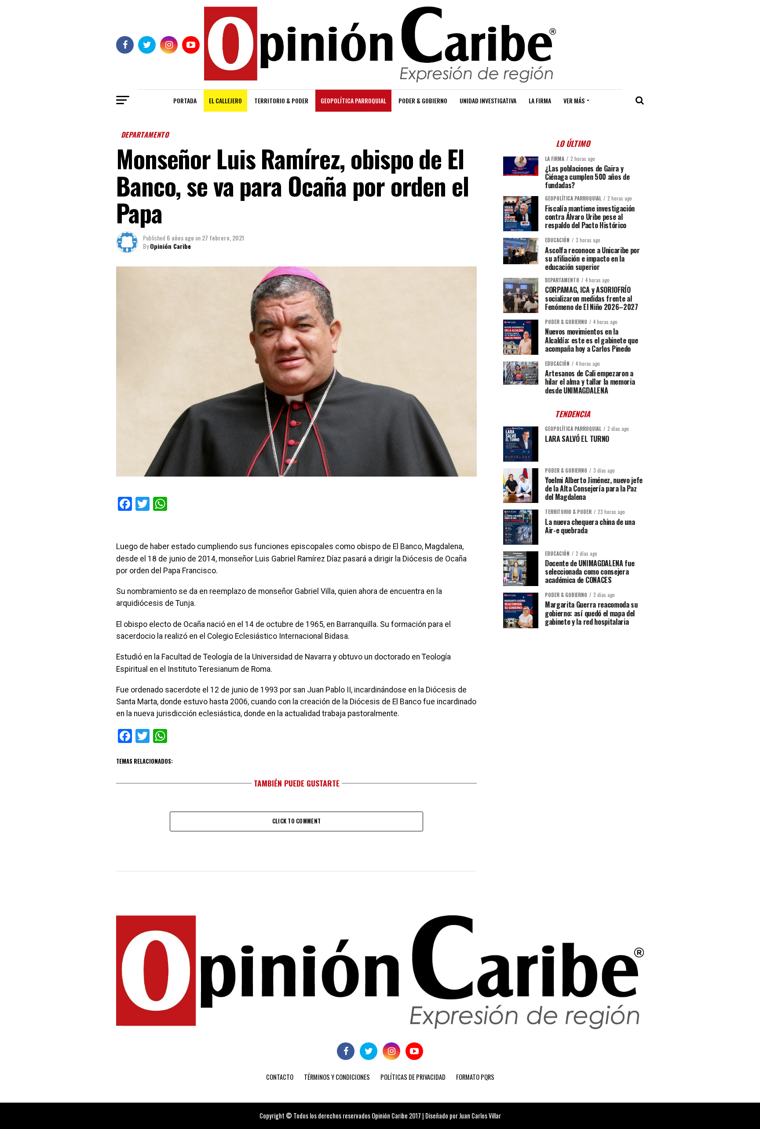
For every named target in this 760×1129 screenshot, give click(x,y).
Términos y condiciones (337, 1077)
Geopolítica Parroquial (353, 100)
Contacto (279, 1077)
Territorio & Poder (281, 100)
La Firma (540, 100)
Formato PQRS (475, 1077)
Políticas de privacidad (413, 1077)
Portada (185, 100)
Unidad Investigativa (488, 100)
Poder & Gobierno (422, 100)
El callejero (225, 100)
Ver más (574, 100)
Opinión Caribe (170, 246)
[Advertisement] (573, 696)
